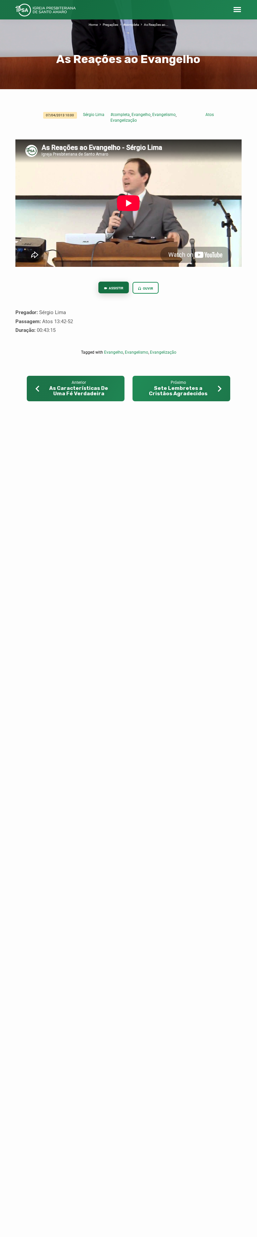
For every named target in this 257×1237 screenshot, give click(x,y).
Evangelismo (164, 114)
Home (93, 24)
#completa (131, 24)
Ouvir (147, 288)
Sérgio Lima (93, 114)
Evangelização (123, 120)
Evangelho (141, 114)
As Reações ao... (156, 24)
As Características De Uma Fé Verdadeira (78, 391)
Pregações (110, 24)
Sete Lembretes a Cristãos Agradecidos (178, 391)
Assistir (115, 288)
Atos (209, 114)
